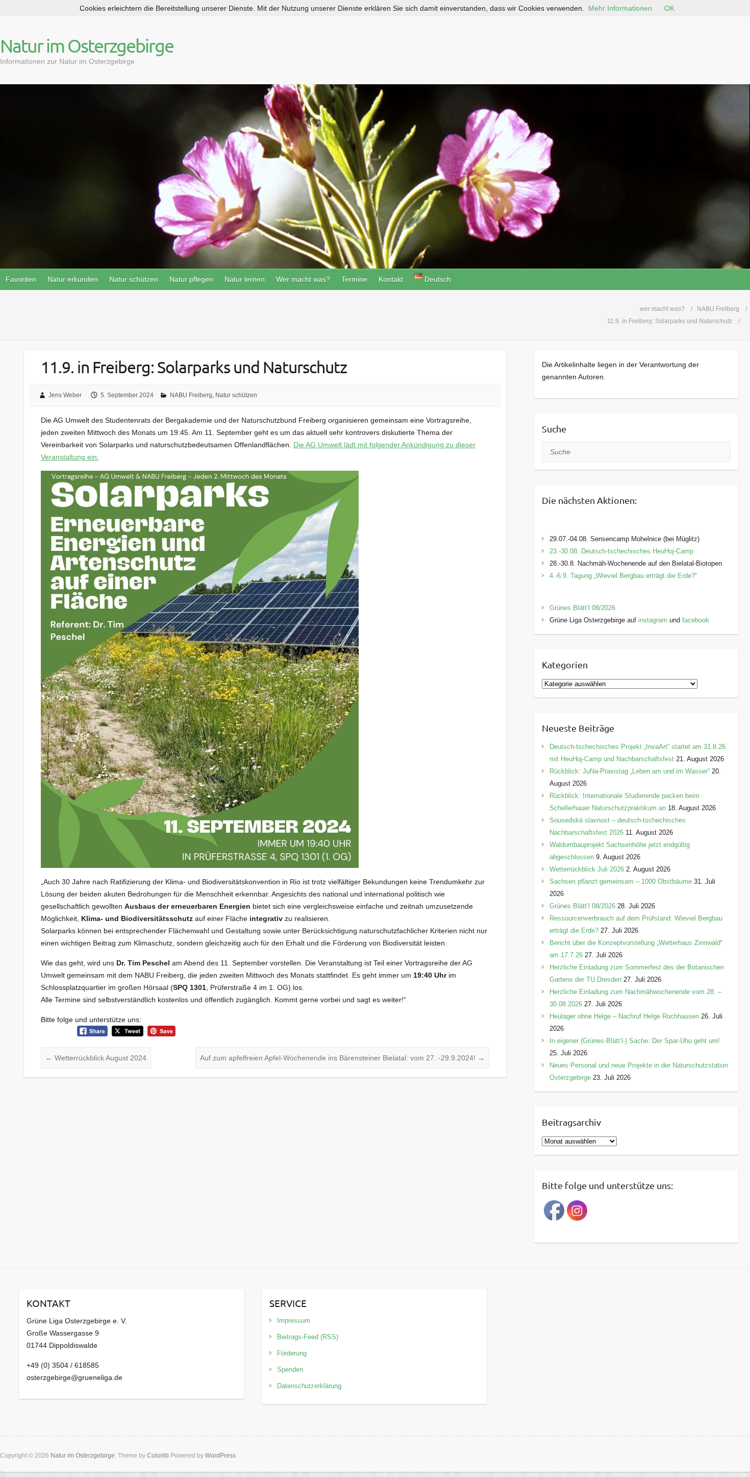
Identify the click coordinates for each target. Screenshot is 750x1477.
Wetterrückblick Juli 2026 (586, 869)
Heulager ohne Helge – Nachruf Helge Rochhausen (624, 1016)
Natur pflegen (191, 279)
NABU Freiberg (191, 395)
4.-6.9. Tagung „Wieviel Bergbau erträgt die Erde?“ (623, 575)
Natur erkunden (72, 279)
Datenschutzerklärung (309, 1386)
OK (669, 8)
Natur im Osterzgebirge (86, 45)
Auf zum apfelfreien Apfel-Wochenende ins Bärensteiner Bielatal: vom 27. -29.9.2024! (342, 1058)
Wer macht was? (303, 279)
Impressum (293, 1320)
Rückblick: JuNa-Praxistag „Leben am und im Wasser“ (629, 771)
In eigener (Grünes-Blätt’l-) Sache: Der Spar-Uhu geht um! (634, 1041)
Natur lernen (244, 279)
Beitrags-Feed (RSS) (307, 1337)
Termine (354, 279)
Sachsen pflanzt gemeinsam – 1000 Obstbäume (620, 881)
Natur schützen (133, 279)
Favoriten (21, 279)
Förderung (292, 1353)
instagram (652, 620)
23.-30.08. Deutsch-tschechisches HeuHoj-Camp (621, 551)
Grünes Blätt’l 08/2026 (582, 608)
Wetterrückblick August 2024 (95, 1058)
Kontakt (391, 279)
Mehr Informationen (620, 8)
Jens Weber (65, 395)
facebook (695, 620)
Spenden (290, 1369)
